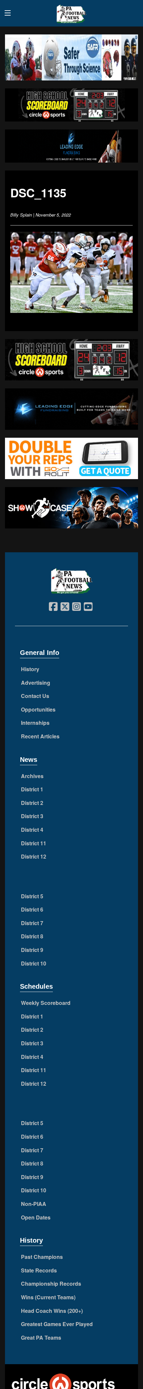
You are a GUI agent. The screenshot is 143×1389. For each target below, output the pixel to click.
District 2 (32, 803)
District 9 (32, 950)
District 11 (33, 843)
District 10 (33, 963)
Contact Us (35, 696)
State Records (39, 1270)
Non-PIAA (33, 1204)
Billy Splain (21, 215)
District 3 (32, 816)
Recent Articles (40, 736)
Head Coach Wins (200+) (52, 1311)
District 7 (32, 923)
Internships (35, 722)
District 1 (32, 789)
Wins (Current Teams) (48, 1297)
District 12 (33, 856)
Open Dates (36, 1217)
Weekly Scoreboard (46, 1003)
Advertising (35, 682)
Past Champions (42, 1257)
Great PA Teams (41, 1337)
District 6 (32, 909)
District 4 (32, 829)
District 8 (32, 936)
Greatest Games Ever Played (57, 1324)
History (30, 669)
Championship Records (51, 1283)
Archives (32, 776)
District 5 (32, 896)
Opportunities (38, 709)
